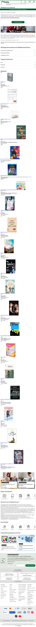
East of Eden (3, 378)
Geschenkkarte (29, 594)
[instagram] (28, 612)
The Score (2, 420)
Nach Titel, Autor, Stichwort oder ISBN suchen (13, 3)
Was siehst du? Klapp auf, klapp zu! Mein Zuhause (8, 189)
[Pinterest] (32, 612)
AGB (1, 598)
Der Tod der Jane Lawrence (5, 315)
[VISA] (5, 608)
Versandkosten (19, 625)
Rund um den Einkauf (22, 584)
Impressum (2, 596)
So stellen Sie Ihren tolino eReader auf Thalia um (18, 9)
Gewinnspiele (20, 527)
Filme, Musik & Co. (4, 496)
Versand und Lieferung (22, 589)
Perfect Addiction (3, 273)
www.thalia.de (3, 505)
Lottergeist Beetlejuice (4, 175)
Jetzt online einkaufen (18, 22)
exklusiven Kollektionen (24, 510)
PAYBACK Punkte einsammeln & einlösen (26, 543)
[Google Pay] (24, 608)
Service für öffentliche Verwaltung (13, 599)
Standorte (2, 592)
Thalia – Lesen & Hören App (31, 589)
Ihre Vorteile (29, 584)
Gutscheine (3, 67)
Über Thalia (3, 584)
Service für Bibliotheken (12, 594)
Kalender (20, 496)
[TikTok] (16, 616)
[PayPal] (5, 612)
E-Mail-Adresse (10, 563)
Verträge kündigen (21, 596)
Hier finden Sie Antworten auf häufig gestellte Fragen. (10, 17)
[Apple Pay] (30, 608)
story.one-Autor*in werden (30, 593)
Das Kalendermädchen (4, 103)
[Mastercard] (10, 608)
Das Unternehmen (4, 586)
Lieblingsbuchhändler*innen (31, 590)
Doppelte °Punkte (4, 527)
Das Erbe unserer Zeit (4, 442)
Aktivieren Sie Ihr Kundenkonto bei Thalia (26, 480)
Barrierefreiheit (3, 595)
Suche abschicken (8, 4)
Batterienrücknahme (13, 589)
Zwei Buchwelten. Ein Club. (9, 543)
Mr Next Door (3, 210)
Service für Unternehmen (12, 597)
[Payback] (12, 612)
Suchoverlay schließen (23, 3)
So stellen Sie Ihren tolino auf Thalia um (9, 480)
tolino (2, 62)
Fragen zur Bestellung (22, 586)
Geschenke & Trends (28, 496)
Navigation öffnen (1, 4)
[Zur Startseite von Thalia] (5, 2)
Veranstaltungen (30, 602)
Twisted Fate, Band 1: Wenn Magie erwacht (7, 463)
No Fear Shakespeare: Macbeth (5, 335)
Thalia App (29, 586)
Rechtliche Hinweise (11, 561)
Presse (2, 589)
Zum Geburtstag (28, 527)
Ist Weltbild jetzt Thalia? (5, 55)
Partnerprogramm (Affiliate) (30, 599)
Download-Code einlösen (21, 593)
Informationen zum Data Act (21, 600)
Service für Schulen (13, 592)
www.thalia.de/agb (4, 518)
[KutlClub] (19, 612)
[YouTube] (20, 616)
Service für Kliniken (13, 601)
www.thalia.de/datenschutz (13, 518)
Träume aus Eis (3, 293)
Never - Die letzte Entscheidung (5, 399)
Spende (12, 527)
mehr (1, 72)
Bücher (12, 496)
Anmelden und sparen (30, 565)
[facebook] (25, 612)
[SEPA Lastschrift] (17, 608)
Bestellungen (3, 64)
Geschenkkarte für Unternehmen (30, 597)
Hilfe (10, 586)
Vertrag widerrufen (18, 581)
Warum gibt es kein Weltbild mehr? (7, 50)
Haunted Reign (3, 81)
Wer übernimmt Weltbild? (5, 52)
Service (11, 584)
